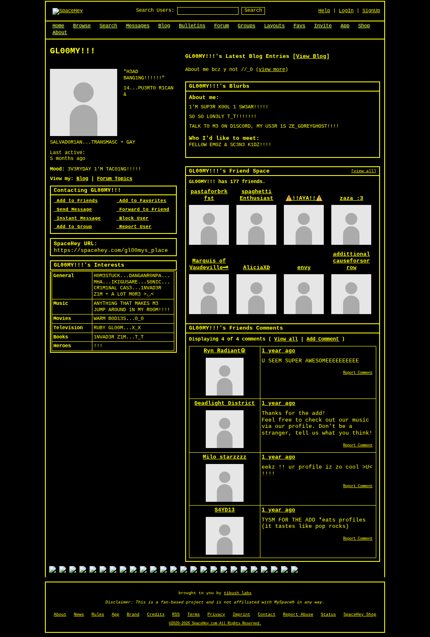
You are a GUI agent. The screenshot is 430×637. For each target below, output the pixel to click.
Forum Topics (114, 179)
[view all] (363, 170)
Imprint (241, 614)
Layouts (274, 26)
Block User (134, 218)
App (345, 26)
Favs (299, 26)
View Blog (311, 56)
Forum (221, 26)
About (60, 614)
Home (58, 26)
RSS (176, 614)
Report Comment (357, 373)
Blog (164, 26)
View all (286, 339)
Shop (364, 26)
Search (253, 10)
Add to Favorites (142, 200)
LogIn (346, 11)
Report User (135, 226)
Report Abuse (298, 614)
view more (272, 70)
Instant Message (79, 218)
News (79, 614)
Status (328, 614)
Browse (82, 26)
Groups (246, 26)
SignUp (371, 11)
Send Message (74, 209)
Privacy (216, 614)
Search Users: (155, 10)
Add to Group (74, 226)
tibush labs (238, 593)
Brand (133, 614)
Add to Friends (77, 200)
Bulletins (192, 26)
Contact (266, 614)
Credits (156, 614)
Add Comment (323, 339)
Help (324, 11)
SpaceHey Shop (359, 614)
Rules (98, 614)
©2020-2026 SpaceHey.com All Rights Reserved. (215, 623)
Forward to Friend (144, 209)
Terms (193, 614)
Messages (137, 26)
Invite (323, 26)
